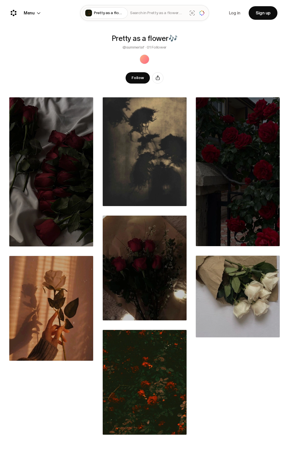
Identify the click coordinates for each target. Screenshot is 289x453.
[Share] (157, 78)
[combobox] (157, 13)
